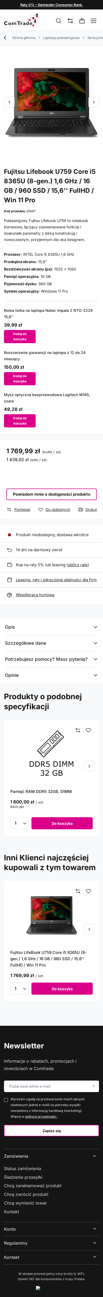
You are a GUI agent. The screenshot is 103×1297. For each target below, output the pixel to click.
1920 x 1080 (65, 269)
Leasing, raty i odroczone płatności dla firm (56, 579)
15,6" (42, 261)
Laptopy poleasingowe (61, 38)
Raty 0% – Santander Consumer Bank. (51, 5)
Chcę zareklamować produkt (33, 1185)
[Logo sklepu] (22, 20)
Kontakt (11, 1211)
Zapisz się (52, 1130)
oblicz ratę (78, 564)
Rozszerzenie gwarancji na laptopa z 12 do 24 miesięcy (45, 355)
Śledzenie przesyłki (23, 1177)
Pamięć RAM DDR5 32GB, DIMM (41, 791)
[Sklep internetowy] (51, 1288)
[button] (9, 102)
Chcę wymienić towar (25, 1203)
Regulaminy (15, 1243)
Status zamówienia (22, 1168)
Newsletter (24, 1045)
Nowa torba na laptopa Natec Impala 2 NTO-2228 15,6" (48, 313)
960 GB (45, 284)
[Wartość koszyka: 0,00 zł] (82, 21)
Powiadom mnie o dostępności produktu (51, 494)
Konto (10, 1229)
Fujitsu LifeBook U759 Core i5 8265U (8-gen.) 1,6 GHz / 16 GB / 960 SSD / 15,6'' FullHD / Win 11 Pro (48, 959)
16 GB (46, 276)
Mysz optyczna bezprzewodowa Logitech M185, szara (47, 397)
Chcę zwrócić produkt (26, 1194)
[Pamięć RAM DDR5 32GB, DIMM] (51, 754)
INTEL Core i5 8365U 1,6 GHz (48, 254)
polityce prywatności (41, 1116)
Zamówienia (16, 1156)
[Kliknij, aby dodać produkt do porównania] (78, 730)
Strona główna (23, 38)
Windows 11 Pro (54, 291)
